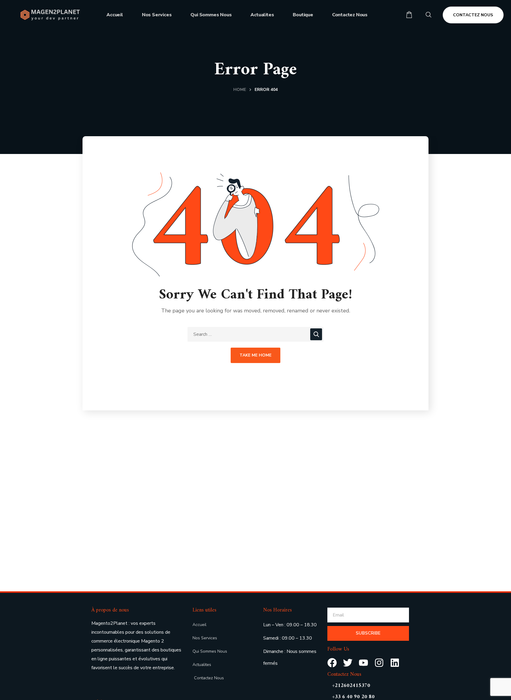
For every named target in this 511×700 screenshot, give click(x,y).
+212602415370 (351, 685)
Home (239, 89)
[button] (409, 15)
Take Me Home (255, 355)
